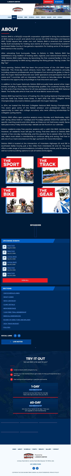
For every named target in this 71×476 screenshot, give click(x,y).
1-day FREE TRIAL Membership (14, 312)
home (14, 449)
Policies (6, 327)
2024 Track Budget (11, 323)
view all (25, 280)
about (20, 449)
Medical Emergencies (12, 316)
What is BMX (8, 297)
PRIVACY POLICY (54, 472)
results (42, 449)
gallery (49, 449)
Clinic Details (9, 304)
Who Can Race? (9, 301)
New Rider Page (9, 308)
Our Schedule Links (11, 293)
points (35, 449)
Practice (11, 246)
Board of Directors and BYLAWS (16, 320)
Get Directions (35, 464)
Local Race (12, 257)
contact (56, 449)
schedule (28, 449)
